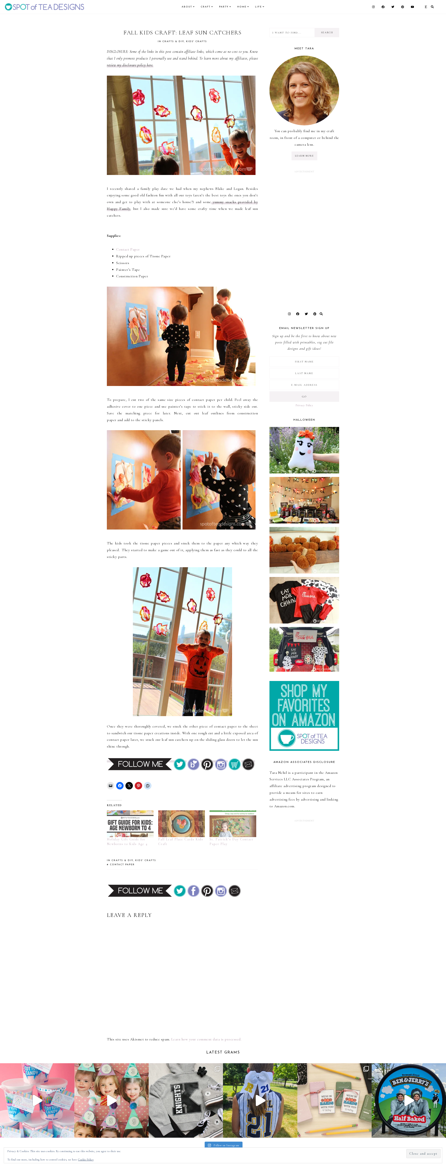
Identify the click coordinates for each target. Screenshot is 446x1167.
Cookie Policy (86, 1159)
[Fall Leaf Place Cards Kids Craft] (181, 823)
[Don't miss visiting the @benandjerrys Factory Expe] (409, 1100)
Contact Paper (128, 249)
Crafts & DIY (173, 41)
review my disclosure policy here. (130, 65)
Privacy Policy (304, 405)
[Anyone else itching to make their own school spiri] (186, 1100)
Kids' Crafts (196, 41)
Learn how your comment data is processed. (206, 1039)
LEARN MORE (304, 155)
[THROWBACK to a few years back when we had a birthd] (37, 1100)
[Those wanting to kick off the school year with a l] (334, 1100)
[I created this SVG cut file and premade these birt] (111, 1100)
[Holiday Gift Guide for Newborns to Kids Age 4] (130, 823)
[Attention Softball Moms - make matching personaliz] (260, 1100)
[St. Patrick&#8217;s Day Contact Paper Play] (233, 823)
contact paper (122, 864)
